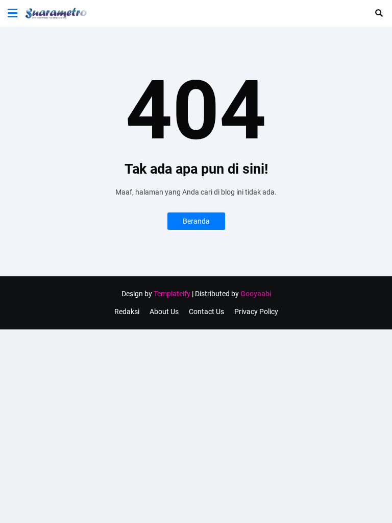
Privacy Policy (256, 311)
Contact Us (206, 311)
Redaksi (126, 311)
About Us (164, 311)
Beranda (196, 221)
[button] (12, 13)
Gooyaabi (255, 294)
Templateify (172, 294)
